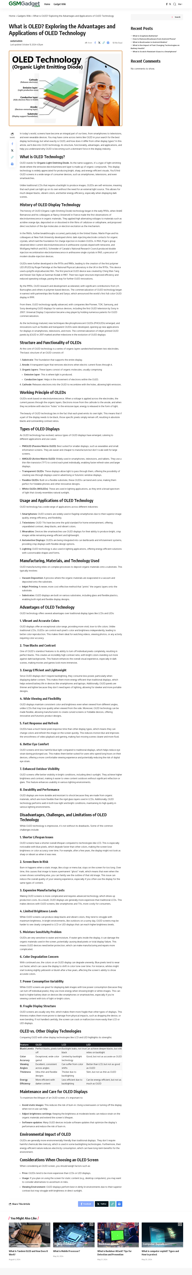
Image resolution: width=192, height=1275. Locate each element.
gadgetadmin (16, 40)
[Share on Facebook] (95, 42)
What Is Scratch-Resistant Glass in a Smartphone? (155, 51)
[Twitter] (170, 4)
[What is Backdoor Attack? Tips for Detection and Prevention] (118, 1235)
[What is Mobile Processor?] (74, 1235)
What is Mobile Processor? (66, 1251)
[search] (174, 4)
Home (12, 15)
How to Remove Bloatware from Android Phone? (154, 39)
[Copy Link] (104, 42)
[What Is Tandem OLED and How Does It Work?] (29, 1235)
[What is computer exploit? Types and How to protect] (162, 1235)
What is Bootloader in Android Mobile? (150, 42)
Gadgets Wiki (24, 15)
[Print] (108, 42)
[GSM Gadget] (24, 4)
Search (177, 17)
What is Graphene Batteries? (145, 36)
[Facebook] (166, 4)
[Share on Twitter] (99, 42)
